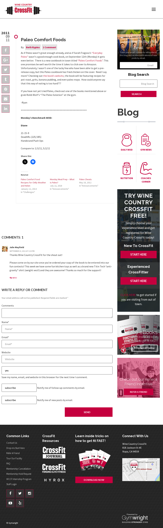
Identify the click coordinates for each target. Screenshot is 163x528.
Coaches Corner (146, 180)
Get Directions (141, 471)
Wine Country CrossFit (23, 9)
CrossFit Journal (54, 453)
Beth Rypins (33, 47)
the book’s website (53, 75)
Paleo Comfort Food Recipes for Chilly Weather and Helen (33, 182)
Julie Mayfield (17, 247)
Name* (5, 322)
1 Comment (49, 47)
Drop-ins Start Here (15, 448)
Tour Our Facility (14, 458)
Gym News (146, 149)
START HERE (138, 254)
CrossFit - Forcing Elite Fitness (54, 468)
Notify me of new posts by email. (55, 400)
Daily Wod (127, 149)
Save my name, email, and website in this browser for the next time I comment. (45, 377)
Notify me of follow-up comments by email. (61, 387)
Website (6, 352)
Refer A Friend (138, 392)
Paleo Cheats (85, 179)
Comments (8, 305)
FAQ (8, 463)
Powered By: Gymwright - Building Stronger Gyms (137, 518)
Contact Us (11, 442)
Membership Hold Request (18, 473)
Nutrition (126, 178)
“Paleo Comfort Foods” (90, 60)
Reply (14, 278)
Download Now (144, 348)
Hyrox (54, 483)
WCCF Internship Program (18, 479)
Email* (5, 337)
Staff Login (11, 484)
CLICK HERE (128, 295)
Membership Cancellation (18, 468)
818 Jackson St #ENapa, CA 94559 (134, 447)
